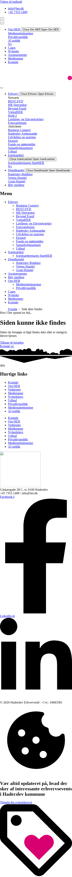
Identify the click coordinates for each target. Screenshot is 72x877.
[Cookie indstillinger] (36, 775)
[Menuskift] (2, 20)
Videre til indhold (11, 1)
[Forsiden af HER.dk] (20, 486)
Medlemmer (15, 393)
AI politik (14, 411)
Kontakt (13, 382)
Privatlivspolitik (18, 404)
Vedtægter (14, 389)
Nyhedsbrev (15, 396)
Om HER (14, 386)
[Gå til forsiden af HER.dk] (36, 83)
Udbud (12, 400)
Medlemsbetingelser (20, 407)
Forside (12, 309)
